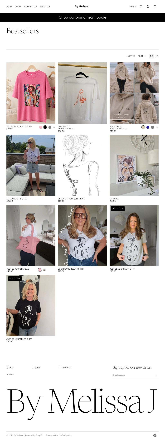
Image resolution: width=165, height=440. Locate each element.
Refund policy (65, 435)
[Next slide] (50, 93)
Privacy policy (52, 435)
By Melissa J (19, 435)
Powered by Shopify (34, 435)
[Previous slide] (11, 93)
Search (10, 374)
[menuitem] (9, 6)
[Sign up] (156, 375)
